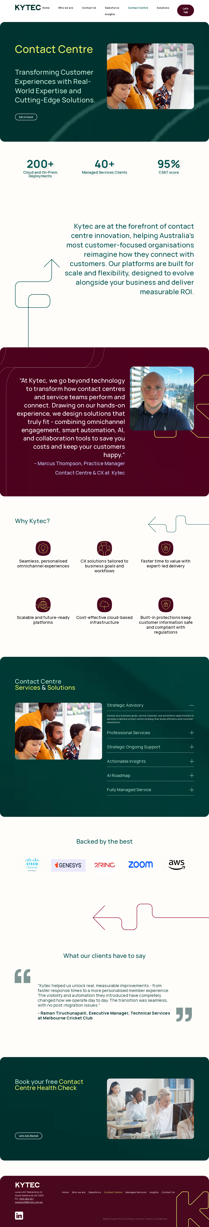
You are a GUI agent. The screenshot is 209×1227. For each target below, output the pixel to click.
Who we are (65, 7)
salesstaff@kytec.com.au (29, 1202)
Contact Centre (138, 7)
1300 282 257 (26, 1198)
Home (46, 7)
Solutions (163, 7)
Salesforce (112, 7)
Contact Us (89, 7)
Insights (110, 14)
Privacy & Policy (135, 1218)
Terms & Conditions (156, 1218)
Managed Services (136, 1192)
